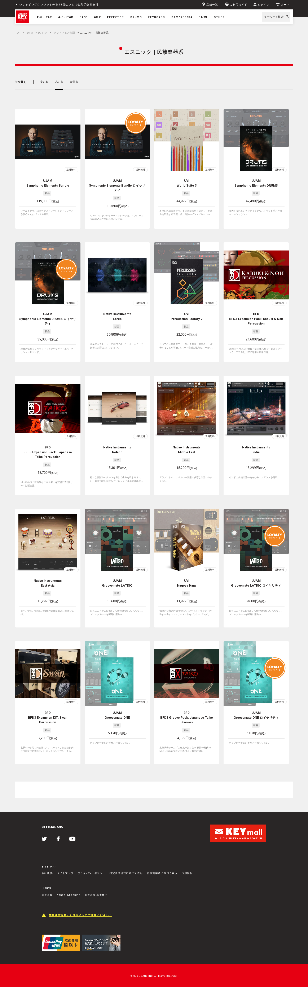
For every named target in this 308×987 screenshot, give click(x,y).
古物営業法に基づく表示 (162, 873)
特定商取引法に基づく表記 (126, 873)
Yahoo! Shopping (68, 894)
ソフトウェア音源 (64, 32)
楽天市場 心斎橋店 (96, 894)
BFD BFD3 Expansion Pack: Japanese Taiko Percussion (47, 452)
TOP (18, 32)
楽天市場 (47, 894)
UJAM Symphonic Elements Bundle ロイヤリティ (117, 185)
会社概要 (47, 873)
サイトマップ (65, 873)
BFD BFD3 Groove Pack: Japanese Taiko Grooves (186, 717)
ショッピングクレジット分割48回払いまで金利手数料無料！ (60, 4)
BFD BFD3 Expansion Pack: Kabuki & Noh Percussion (256, 318)
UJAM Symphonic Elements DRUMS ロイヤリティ (47, 318)
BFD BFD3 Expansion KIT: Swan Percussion (47, 717)
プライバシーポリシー (91, 873)
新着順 (74, 81)
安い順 (44, 81)
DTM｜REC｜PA (37, 32)
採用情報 (187, 873)
